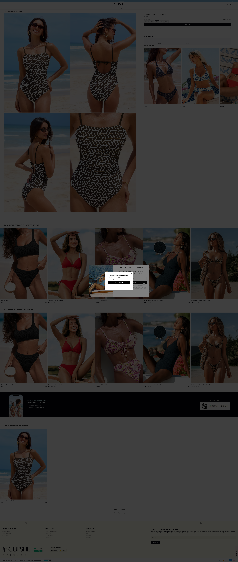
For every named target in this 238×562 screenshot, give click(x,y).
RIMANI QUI (119, 286)
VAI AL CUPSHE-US (119, 282)
